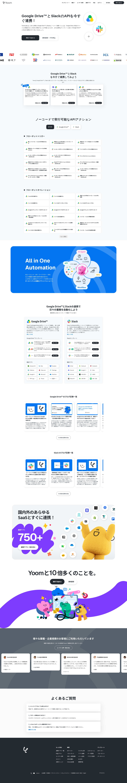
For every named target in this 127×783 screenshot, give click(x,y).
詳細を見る (38, 103)
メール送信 (81, 756)
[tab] (50, 127)
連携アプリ (88, 2)
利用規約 (48, 773)
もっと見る (63, 236)
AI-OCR (80, 759)
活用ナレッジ (59, 762)
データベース (101, 756)
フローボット (70, 753)
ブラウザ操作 (91, 756)
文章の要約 (70, 759)
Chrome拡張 (70, 762)
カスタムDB (81, 751)
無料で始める (57, 582)
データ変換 (90, 753)
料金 (94, 2)
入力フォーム (91, 751)
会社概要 (43, 773)
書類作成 (80, 762)
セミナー (58, 759)
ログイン (100, 2)
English (84, 773)
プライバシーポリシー (55, 773)
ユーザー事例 (80, 2)
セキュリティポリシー (65, 773)
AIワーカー (70, 751)
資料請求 (71, 582)
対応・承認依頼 (71, 756)
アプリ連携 (81, 753)
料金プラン (59, 753)
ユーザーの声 (59, 756)
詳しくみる (30, 334)
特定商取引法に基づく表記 (76, 773)
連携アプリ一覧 (32, 729)
